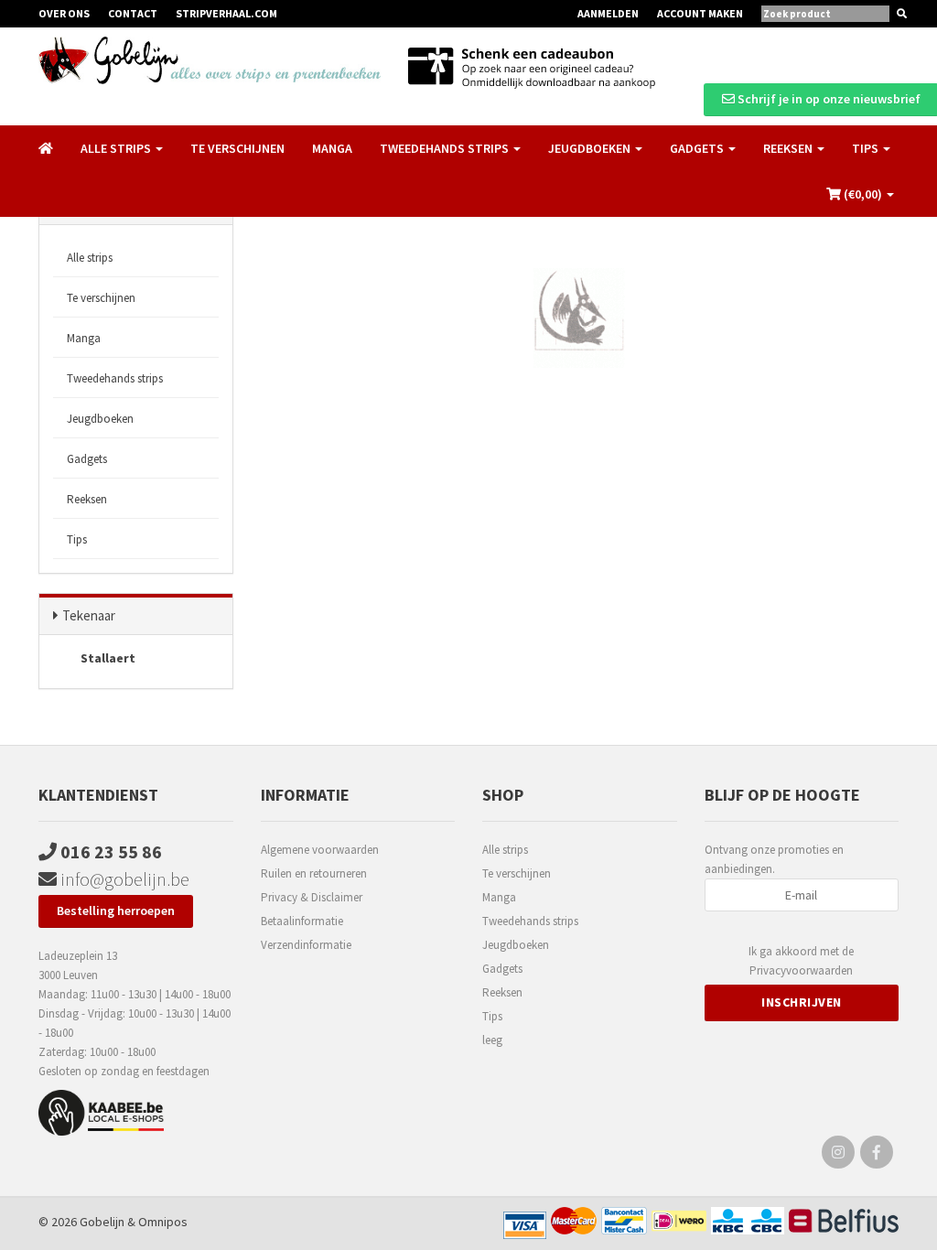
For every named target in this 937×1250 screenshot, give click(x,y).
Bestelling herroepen (116, 910)
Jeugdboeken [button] (590, 148)
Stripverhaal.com (226, 13)
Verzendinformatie (306, 945)
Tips (77, 539)
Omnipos (163, 1221)
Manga (332, 148)
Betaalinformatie (302, 921)
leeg (492, 1040)
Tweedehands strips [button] (446, 148)
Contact (132, 13)
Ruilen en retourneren (314, 873)
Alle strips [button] (117, 148)
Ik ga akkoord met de (801, 960)
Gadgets (87, 459)
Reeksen (87, 499)
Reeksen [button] (789, 148)
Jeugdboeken (100, 418)
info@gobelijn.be (123, 878)
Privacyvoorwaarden (801, 970)
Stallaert (106, 658)
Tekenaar (88, 615)
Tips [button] (866, 148)
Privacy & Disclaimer (311, 897)
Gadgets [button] (698, 148)
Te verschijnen (237, 148)
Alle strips (90, 257)
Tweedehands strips (115, 378)
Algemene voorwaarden (320, 849)
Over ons (64, 13)
